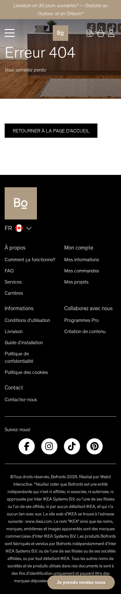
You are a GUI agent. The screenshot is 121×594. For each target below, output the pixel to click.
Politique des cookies (26, 372)
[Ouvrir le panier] (100, 33)
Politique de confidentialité (19, 357)
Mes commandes (81, 271)
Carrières (14, 293)
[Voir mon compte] (90, 33)
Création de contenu (84, 331)
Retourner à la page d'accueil (51, 131)
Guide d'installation (24, 342)
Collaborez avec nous (88, 308)
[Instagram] (49, 446)
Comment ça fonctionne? (30, 259)
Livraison (14, 331)
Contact (14, 387)
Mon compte (78, 247)
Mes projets (76, 282)
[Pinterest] (95, 446)
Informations (19, 308)
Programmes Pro (81, 320)
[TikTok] (72, 446)
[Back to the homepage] (60, 33)
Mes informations (81, 259)
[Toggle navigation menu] (10, 33)
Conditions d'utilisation (27, 320)
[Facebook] (27, 446)
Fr (8, 228)
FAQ (9, 271)
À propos (15, 247)
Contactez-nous (21, 399)
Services (13, 282)
